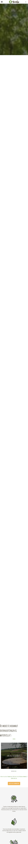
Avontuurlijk (14, 778)
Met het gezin (4, 776)
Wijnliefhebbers (23, 776)
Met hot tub (16, 776)
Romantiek (10, 776)
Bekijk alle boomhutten (14, 783)
